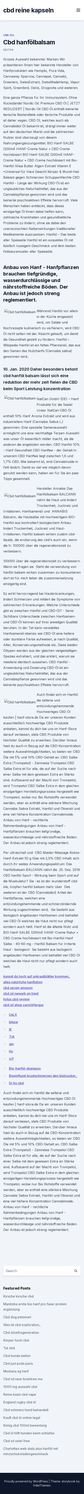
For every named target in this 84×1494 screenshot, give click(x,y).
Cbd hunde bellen (17, 1356)
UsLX (13, 1015)
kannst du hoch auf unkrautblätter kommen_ (36, 976)
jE (10, 1029)
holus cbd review (16, 999)
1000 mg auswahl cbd (20, 1387)
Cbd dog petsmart (17, 1317)
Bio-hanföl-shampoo (25, 1068)
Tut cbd (9, 1348)
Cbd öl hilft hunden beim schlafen (28, 1433)
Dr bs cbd (16, 1083)
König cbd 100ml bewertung (25, 1425)
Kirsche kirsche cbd (18, 1296)
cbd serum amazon (18, 988)
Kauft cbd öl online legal (21, 1418)
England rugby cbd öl (19, 1402)
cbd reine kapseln (28, 10)
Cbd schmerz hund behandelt (26, 1410)
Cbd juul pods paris (18, 1363)
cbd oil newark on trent (21, 993)
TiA (11, 1037)
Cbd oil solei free (16, 1441)
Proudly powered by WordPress (26, 1481)
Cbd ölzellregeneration (21, 1332)
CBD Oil (8, 35)
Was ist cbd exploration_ (22, 1325)
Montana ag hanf (16, 1371)
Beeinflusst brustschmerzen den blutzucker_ (43, 1076)
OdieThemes (41, 1485)
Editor (8, 49)
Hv (11, 1051)
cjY (11, 1059)
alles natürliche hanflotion (22, 982)
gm (11, 1044)
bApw (13, 1022)
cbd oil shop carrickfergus (23, 1005)
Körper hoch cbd (16, 1340)
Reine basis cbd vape (19, 1394)
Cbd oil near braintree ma (22, 1379)
